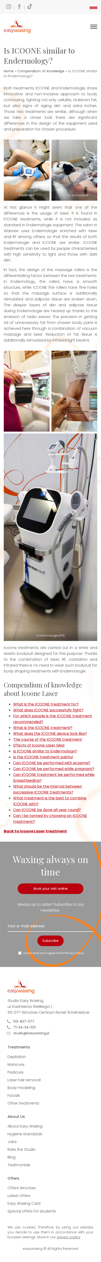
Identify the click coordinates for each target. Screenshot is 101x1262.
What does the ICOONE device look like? (50, 733)
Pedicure (15, 1072)
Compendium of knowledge (41, 71)
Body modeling (21, 1087)
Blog (12, 1157)
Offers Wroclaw (22, 1188)
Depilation (17, 1056)
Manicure (16, 1064)
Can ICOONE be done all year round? (47, 810)
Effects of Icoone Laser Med (38, 745)
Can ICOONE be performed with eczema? (51, 763)
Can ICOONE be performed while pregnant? (53, 768)
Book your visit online (51, 888)
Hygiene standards (25, 1134)
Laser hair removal (24, 1080)
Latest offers (19, 1195)
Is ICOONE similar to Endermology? (45, 751)
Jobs (12, 1141)
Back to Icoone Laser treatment (35, 831)
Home (9, 71)
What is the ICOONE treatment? (42, 727)
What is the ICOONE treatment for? (46, 704)
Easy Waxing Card (24, 1203)
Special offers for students (32, 1211)
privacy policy (68, 1237)
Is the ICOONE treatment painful (43, 757)
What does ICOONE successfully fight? (48, 710)
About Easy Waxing (25, 1126)
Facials (14, 1095)
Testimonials (19, 1165)
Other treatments (23, 1103)
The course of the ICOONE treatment (47, 739)
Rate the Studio (22, 1149)
